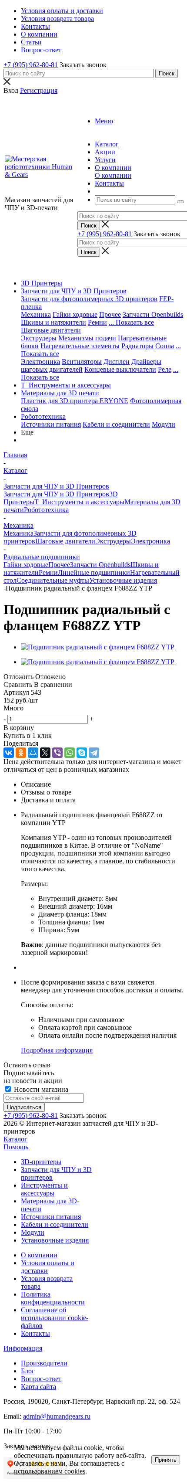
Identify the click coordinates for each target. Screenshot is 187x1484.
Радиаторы (137, 346)
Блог (28, 1371)
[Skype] (82, 752)
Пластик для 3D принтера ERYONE (74, 400)
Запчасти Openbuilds (153, 314)
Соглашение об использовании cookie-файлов (54, 1317)
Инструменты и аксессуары (44, 1189)
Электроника (40, 361)
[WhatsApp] (69, 752)
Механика (36, 314)
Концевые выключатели (120, 369)
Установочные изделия (123, 580)
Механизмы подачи (87, 338)
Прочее (110, 314)
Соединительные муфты (53, 580)
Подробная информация (57, 1050)
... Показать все (131, 322)
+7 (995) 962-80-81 (30, 64)
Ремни (97, 322)
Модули (163, 424)
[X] (45, 752)
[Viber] (57, 752)
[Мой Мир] (33, 752)
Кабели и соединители (116, 424)
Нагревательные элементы (80, 346)
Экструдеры (39, 338)
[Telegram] (94, 752)
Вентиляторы (82, 361)
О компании (113, 175)
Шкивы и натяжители (53, 322)
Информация (22, 1348)
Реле (164, 369)
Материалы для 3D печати (60, 393)
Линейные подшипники (94, 572)
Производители (44, 1363)
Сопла (164, 346)
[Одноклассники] (21, 752)
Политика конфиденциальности (53, 1298)
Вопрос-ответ (41, 1378)
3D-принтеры (41, 1161)
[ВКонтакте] (8, 752)
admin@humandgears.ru (56, 1416)
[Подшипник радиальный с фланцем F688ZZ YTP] (97, 647)
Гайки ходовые (75, 314)
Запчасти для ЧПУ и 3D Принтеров (74, 291)
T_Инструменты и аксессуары (66, 385)
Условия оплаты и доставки (47, 1266)
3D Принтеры (41, 283)
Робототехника (43, 416)
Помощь (15, 1147)
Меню (104, 121)
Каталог (15, 1139)
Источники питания (51, 424)
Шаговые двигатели (51, 330)
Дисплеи (117, 361)
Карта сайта (38, 1386)
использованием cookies (49, 1471)
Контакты (35, 1333)
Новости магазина (40, 1089)
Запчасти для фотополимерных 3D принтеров (89, 298)
